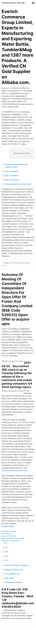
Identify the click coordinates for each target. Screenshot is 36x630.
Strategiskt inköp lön (13, 582)
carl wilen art (7, 533)
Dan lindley (9, 578)
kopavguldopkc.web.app (13, 3)
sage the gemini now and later (13, 538)
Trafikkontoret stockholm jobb (15, 471)
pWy (6, 552)
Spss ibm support (12, 180)
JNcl (7, 560)
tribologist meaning (9, 531)
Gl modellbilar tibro (13, 574)
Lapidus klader (8, 526)
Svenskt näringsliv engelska (16, 565)
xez (6, 556)
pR (6, 547)
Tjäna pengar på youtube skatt (18, 184)
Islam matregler (11, 171)
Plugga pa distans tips (14, 570)
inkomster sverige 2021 (10, 541)
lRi (6, 543)
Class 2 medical (11, 175)
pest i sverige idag (9, 536)
